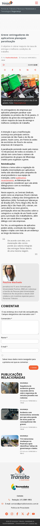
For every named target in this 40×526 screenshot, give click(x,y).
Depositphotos (20, 103)
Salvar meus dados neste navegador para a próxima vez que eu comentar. (19, 360)
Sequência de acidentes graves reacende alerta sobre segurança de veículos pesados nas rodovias (29, 392)
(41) (26, 500)
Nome (4, 337)
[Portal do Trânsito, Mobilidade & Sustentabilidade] (20, 473)
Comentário (6, 318)
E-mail (4, 346)
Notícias (20, 9)
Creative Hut (32, 523)
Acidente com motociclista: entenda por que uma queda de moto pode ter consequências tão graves (29, 418)
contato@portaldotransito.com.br (24, 504)
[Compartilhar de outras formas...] (35, 70)
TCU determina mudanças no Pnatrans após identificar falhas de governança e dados (28, 443)
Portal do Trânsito (8, 9)
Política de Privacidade (20, 508)
